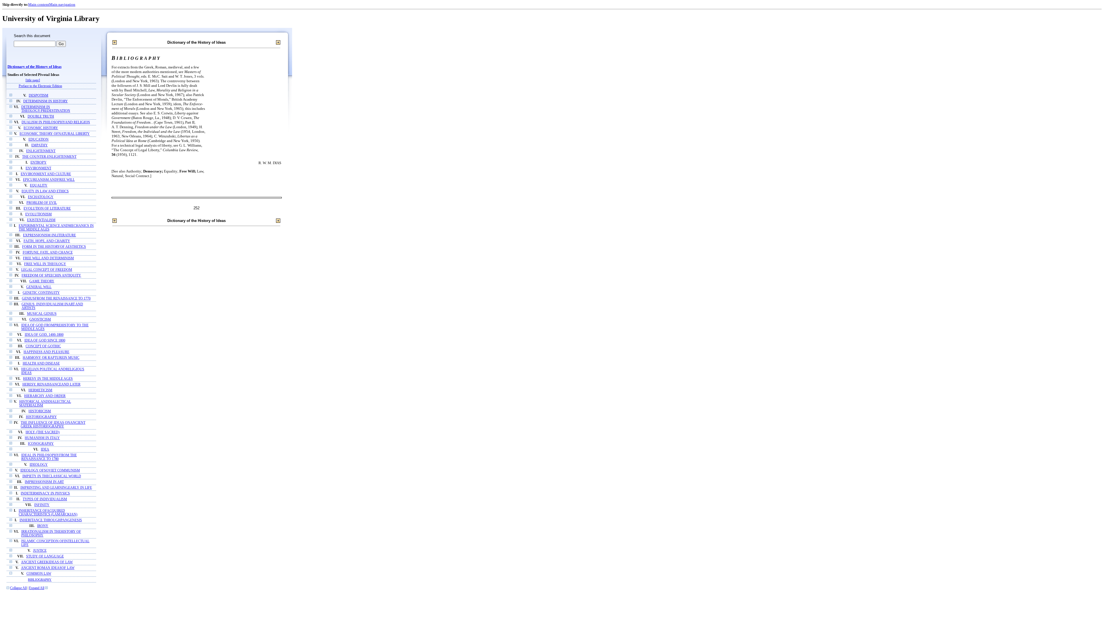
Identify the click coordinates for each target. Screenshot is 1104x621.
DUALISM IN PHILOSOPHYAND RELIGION (56, 122)
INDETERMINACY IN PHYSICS (45, 493)
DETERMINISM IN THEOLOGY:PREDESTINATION (45, 109)
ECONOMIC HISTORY (41, 128)
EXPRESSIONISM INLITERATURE (49, 235)
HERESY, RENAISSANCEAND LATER (51, 384)
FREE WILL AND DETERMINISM (48, 258)
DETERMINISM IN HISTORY (45, 101)
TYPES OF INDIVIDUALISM (45, 499)
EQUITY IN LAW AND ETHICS (45, 191)
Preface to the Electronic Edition (40, 86)
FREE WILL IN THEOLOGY (45, 264)
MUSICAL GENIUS (42, 314)
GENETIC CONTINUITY (41, 293)
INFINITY (41, 505)
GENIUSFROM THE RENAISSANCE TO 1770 (56, 298)
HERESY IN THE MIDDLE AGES (48, 379)
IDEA (45, 449)
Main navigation (62, 4)
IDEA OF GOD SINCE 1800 (44, 340)
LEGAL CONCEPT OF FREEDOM (46, 270)
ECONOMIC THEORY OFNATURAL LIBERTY (55, 134)
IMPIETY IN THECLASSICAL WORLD (51, 476)
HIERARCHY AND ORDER (45, 396)
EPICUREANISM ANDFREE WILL (49, 180)
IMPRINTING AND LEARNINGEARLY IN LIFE (56, 488)
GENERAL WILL (38, 287)
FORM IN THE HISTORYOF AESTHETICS (54, 247)
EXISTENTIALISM (41, 220)
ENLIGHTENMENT (40, 151)
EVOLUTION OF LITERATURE (47, 208)
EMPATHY (39, 145)
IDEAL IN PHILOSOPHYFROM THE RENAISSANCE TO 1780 (49, 457)
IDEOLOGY (39, 465)
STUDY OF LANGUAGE (45, 556)
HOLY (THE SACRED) (43, 432)
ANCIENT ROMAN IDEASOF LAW (47, 568)
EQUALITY (38, 185)
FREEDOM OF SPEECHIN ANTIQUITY (51, 275)
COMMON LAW (38, 574)
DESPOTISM (38, 95)
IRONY (42, 526)
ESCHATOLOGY (40, 197)
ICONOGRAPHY (41, 444)
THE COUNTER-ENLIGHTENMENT (49, 157)
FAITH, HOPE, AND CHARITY (47, 241)
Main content (38, 4)
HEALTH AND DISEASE (41, 363)
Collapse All (18, 588)
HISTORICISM (39, 411)
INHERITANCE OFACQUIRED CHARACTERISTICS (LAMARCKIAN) (48, 512)
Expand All (36, 588)
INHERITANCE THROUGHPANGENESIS (51, 520)
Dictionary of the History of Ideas (34, 67)
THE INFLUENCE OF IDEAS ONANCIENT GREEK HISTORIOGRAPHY (53, 424)
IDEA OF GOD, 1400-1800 (44, 335)
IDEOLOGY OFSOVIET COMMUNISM (50, 470)
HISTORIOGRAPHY (41, 417)
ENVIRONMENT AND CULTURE (46, 174)
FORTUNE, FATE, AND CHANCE (48, 252)
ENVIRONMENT (38, 168)
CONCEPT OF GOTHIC (43, 346)
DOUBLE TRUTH (41, 116)
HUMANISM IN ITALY (42, 438)
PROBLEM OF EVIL (41, 203)
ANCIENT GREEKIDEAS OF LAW (47, 562)
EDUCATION (38, 139)
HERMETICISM (40, 390)
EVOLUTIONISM (38, 214)
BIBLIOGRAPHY (39, 579)
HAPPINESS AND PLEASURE (46, 352)
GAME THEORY (41, 281)
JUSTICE (40, 551)
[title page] (33, 80)
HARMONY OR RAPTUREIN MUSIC (51, 358)
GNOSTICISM (40, 319)
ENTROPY (38, 162)
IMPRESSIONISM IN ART (44, 482)
